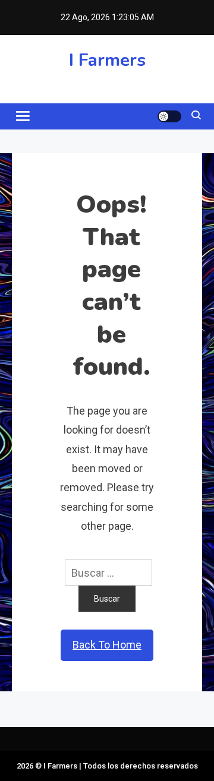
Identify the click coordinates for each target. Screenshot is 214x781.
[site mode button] (169, 116)
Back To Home (107, 644)
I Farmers (107, 60)
